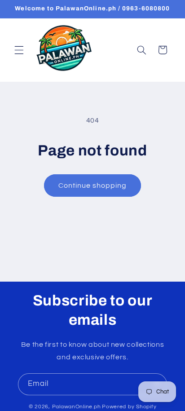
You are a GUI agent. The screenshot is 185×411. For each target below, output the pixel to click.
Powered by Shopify (129, 406)
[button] (19, 50)
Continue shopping (92, 185)
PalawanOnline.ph (76, 406)
